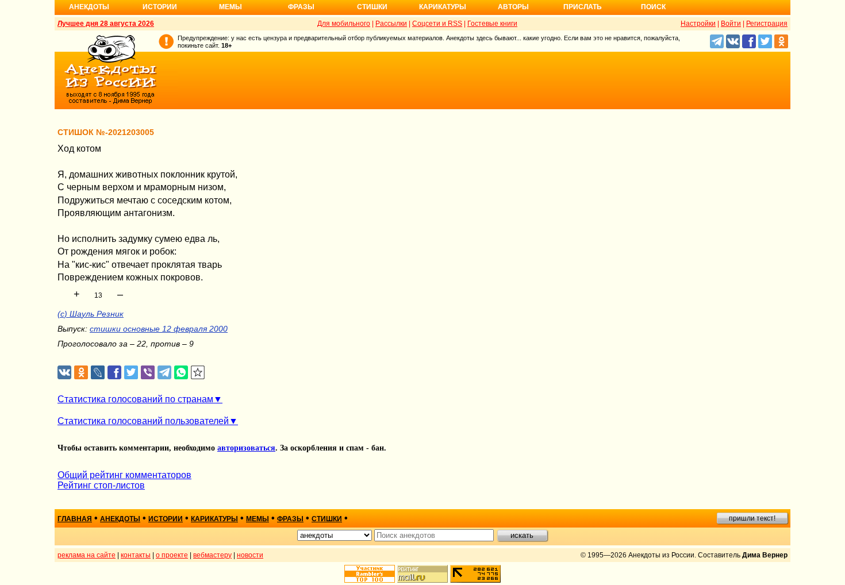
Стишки (372, 7)
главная (74, 519)
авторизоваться (246, 448)
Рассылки (391, 24)
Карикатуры (442, 7)
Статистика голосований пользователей (143, 421)
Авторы (513, 7)
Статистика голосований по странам (135, 399)
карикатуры (214, 519)
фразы (290, 519)
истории (165, 519)
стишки (327, 519)
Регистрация (767, 24)
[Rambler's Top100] (369, 574)
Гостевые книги (492, 24)
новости (250, 555)
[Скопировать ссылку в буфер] (198, 372)
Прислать (582, 7)
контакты (136, 555)
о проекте (172, 555)
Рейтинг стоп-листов (101, 485)
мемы (257, 519)
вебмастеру (212, 555)
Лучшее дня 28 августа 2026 (105, 24)
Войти (731, 24)
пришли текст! (752, 518)
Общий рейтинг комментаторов (124, 475)
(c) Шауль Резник (90, 313)
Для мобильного (343, 24)
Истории (160, 7)
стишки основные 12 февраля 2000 (159, 328)
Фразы (301, 7)
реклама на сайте (86, 555)
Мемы (230, 7)
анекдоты (120, 519)
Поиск (653, 7)
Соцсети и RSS (437, 24)
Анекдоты (89, 7)
